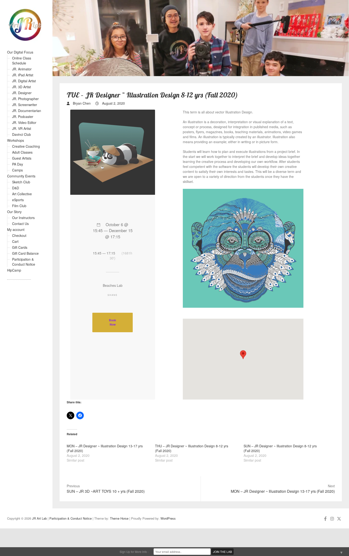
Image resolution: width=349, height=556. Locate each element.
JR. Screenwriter (24, 104)
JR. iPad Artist (22, 75)
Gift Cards (19, 247)
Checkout (19, 235)
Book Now (112, 322)
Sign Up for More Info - (134, 552)
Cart (15, 241)
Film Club (19, 205)
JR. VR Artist (21, 128)
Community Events (21, 176)
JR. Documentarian (26, 110)
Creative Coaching (26, 146)
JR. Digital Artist (24, 80)
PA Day (17, 164)
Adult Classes (22, 152)
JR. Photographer (25, 98)
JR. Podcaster (22, 116)
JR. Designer (22, 92)
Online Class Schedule (21, 60)
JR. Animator (22, 69)
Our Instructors (23, 217)
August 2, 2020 (113, 103)
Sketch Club (21, 182)
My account (15, 229)
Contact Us (20, 223)
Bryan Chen (81, 103)
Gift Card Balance (25, 253)
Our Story (14, 211)
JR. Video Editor (24, 122)
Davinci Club (21, 134)
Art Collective (22, 193)
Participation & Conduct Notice (23, 262)
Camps (17, 170)
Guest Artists (21, 158)
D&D (15, 187)
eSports (18, 199)
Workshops (15, 140)
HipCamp (14, 270)
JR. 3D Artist (21, 86)
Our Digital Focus (20, 52)
